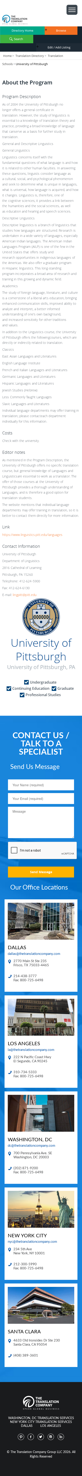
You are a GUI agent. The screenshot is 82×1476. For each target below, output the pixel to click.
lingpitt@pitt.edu (24, 595)
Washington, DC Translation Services (41, 1418)
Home (7, 56)
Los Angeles (50, 1426)
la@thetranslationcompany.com (31, 1050)
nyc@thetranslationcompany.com (32, 1241)
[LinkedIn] (61, 1437)
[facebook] (31, 1437)
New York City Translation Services (41, 1422)
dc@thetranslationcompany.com (31, 1145)
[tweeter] (41, 1437)
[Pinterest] (21, 1437)
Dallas (27, 1426)
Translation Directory (29, 56)
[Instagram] (51, 1437)
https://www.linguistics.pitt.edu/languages (32, 535)
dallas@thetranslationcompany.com (34, 954)
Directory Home (22, 30)
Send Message (41, 872)
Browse (61, 30)
